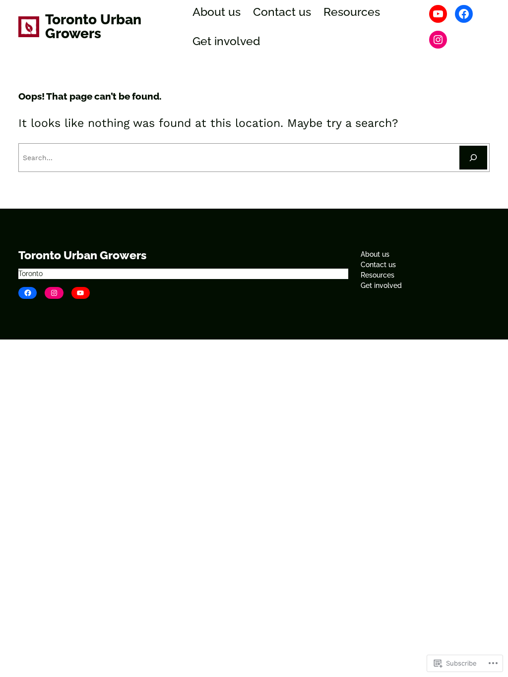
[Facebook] (464, 14)
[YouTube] (438, 14)
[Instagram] (438, 40)
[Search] (473, 157)
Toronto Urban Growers (93, 26)
